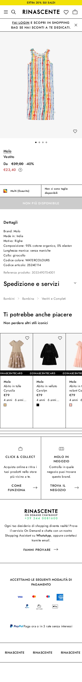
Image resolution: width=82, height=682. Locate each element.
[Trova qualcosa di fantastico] (14, 11)
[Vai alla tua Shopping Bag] (75, 11)
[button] (67, 12)
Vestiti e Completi (54, 298)
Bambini (9, 298)
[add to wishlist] (75, 131)
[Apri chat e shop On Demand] (41, 514)
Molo (7, 151)
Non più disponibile (41, 203)
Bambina (28, 298)
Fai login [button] (21, 22)
